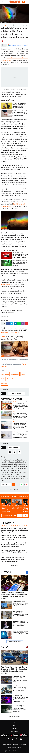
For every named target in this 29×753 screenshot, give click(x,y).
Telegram (17, 332)
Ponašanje (4, 383)
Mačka (3, 379)
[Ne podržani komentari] (19, 452)
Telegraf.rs (4, 2)
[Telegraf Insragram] (16, 739)
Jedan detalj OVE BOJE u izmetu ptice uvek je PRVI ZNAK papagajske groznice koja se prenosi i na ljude (14, 552)
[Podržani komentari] (14, 452)
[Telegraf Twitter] (12, 739)
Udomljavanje (5, 284)
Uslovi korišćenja (22, 744)
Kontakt (19, 747)
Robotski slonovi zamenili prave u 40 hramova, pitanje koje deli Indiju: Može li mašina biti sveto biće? (14, 537)
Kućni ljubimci (5, 374)
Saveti (11, 25)
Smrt (8, 379)
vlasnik (14, 379)
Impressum (15, 744)
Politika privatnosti (12, 747)
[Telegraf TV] (20, 739)
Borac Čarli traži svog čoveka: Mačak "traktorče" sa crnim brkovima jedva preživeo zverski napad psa (12, 559)
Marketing (9, 744)
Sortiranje (4, 452)
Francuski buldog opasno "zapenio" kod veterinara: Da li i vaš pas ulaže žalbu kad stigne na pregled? (14, 530)
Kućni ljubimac (15, 374)
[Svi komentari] (10, 452)
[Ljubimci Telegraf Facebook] (8, 739)
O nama (4, 744)
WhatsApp (4, 332)
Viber (11, 332)
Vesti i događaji (4, 25)
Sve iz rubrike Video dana (9, 515)
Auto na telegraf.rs (14, 716)
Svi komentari (14, 490)
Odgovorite (5, 484)
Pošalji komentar (16, 393)
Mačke (23, 374)
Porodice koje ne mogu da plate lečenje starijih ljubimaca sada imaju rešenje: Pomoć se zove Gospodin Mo (13, 544)
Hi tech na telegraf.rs (14, 642)
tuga (19, 379)
